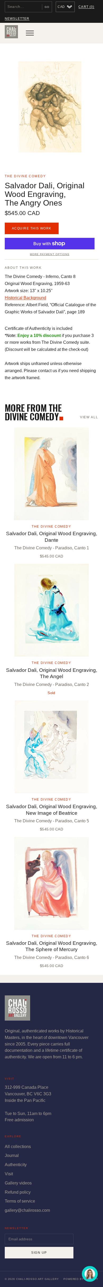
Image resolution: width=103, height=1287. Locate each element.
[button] (51, 108)
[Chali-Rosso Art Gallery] (11, 33)
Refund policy (18, 1192)
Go (47, 7)
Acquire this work (32, 228)
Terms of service (20, 1201)
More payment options (49, 254)
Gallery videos (18, 1183)
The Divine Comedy (25, 176)
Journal (12, 1155)
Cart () (86, 6)
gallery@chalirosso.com (27, 1210)
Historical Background (25, 298)
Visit (9, 1174)
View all (89, 417)
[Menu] (30, 33)
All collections (18, 1146)
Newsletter (17, 18)
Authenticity (16, 1164)
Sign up (39, 1252)
